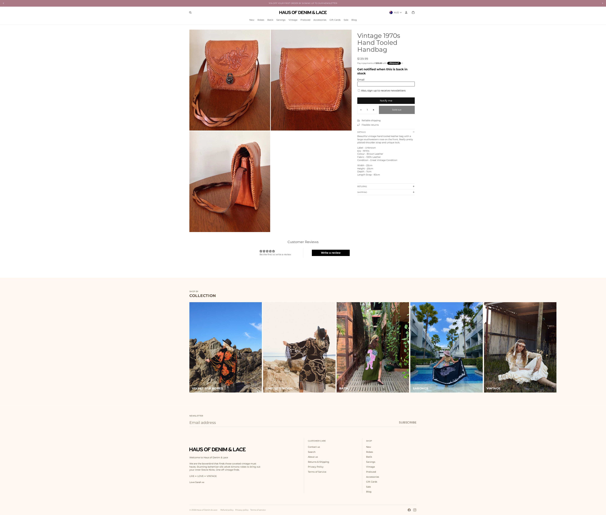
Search (311, 452)
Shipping (362, 192)
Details (361, 132)
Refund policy (227, 510)
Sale (368, 486)
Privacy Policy (316, 466)
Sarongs (370, 461)
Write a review (331, 252)
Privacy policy (242, 510)
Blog (368, 491)
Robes (369, 452)
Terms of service (258, 510)
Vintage (370, 466)
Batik (369, 456)
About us (313, 456)
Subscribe (408, 422)
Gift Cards (371, 481)
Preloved (371, 471)
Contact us (314, 446)
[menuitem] (251, 20)
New (368, 446)
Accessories (372, 476)
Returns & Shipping (318, 461)
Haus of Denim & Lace (206, 510)
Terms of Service (317, 471)
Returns (362, 186)
